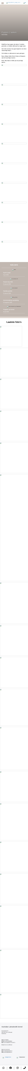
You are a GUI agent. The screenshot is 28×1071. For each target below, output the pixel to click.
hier (5, 1044)
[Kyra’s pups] (14, 273)
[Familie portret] (14, 291)
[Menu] (2, 3)
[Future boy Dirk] (14, 282)
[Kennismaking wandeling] (14, 301)
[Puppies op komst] (14, 310)
